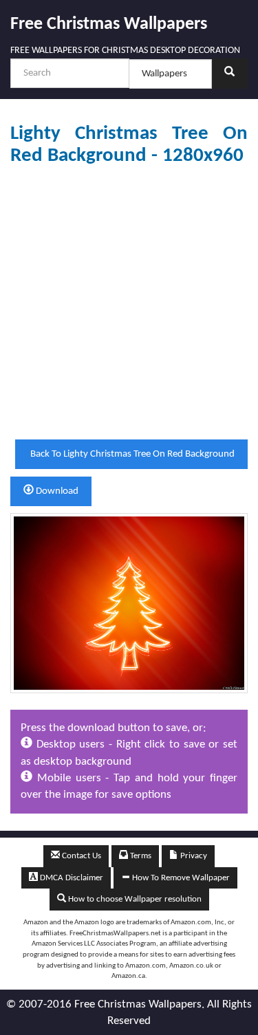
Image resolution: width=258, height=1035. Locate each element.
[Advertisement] (129, 303)
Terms (139, 855)
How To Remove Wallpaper (180, 877)
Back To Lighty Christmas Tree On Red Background (131, 454)
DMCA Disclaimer (70, 877)
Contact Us (80, 855)
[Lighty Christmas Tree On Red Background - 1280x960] (129, 603)
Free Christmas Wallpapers (108, 24)
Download (56, 491)
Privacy (192, 855)
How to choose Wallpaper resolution (134, 899)
